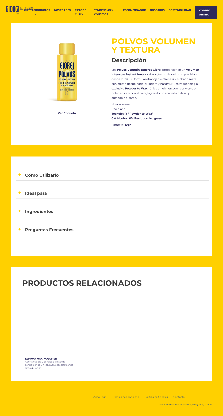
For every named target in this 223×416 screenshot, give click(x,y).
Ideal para (36, 193)
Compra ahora (205, 12)
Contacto (179, 396)
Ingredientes (39, 211)
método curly (81, 12)
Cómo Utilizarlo (42, 175)
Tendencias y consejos (103, 12)
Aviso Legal (100, 396)
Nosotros (157, 10)
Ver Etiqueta (67, 113)
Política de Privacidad (126, 396)
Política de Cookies (156, 396)
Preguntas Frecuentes (49, 229)
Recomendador (134, 10)
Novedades (62, 10)
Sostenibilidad (180, 10)
